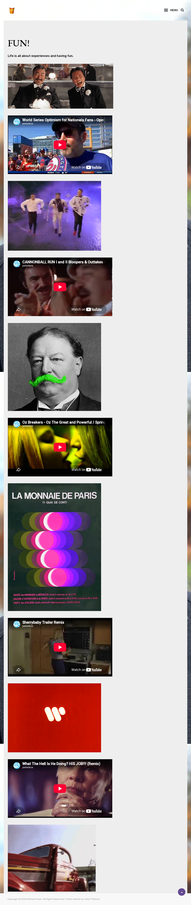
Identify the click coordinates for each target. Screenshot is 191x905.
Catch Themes (92, 899)
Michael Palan (34, 899)
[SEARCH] (182, 10)
